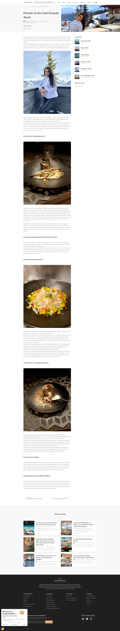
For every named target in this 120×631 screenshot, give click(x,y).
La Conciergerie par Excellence (53, 608)
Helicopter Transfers (50, 604)
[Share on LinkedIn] (24, 28)
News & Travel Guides (91, 598)
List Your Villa (69, 596)
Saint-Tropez (26, 596)
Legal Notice (89, 602)
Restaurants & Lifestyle (51, 606)
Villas (59, 2)
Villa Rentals (49, 596)
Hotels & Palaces (50, 600)
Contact (88, 604)
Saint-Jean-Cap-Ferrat (28, 604)
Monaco (25, 602)
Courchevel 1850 (27, 606)
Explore (89, 2)
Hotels (68, 2)
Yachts (63, 2)
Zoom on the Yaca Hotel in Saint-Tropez (60, 498)
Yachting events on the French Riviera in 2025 (34, 498)
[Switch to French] (96, 2)
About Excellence (90, 596)
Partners (88, 600)
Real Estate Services (71, 600)
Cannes (25, 600)
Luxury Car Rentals (50, 602)
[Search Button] (35, 2)
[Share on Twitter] (27, 28)
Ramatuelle (26, 598)
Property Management (71, 598)
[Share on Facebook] (30, 28)
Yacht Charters (49, 598)
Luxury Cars (75, 2)
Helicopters (82, 2)
